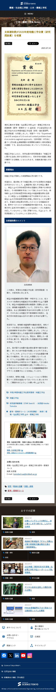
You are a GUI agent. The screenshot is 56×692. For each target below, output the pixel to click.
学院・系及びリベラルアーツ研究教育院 (20, 453)
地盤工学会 (14, 398)
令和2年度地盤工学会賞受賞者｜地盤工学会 (27, 392)
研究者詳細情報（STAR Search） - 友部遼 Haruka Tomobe (29, 404)
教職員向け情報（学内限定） (15, 677)
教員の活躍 (17, 486)
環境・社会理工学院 (13, 450)
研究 (9, 486)
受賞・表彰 (28, 486)
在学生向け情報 (10, 671)
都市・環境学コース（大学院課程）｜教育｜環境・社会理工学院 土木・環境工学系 (28, 413)
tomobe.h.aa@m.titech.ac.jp (25, 474)
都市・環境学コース (16, 490)
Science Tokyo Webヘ (12, 665)
